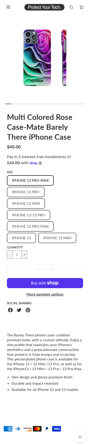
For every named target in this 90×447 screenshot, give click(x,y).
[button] (45, 269)
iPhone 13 (21, 238)
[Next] (86, 59)
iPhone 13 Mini (57, 238)
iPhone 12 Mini (26, 203)
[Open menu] (8, 7)
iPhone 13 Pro (25, 192)
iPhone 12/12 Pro (28, 215)
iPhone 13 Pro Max (30, 180)
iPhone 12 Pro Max (30, 226)
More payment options (45, 294)
